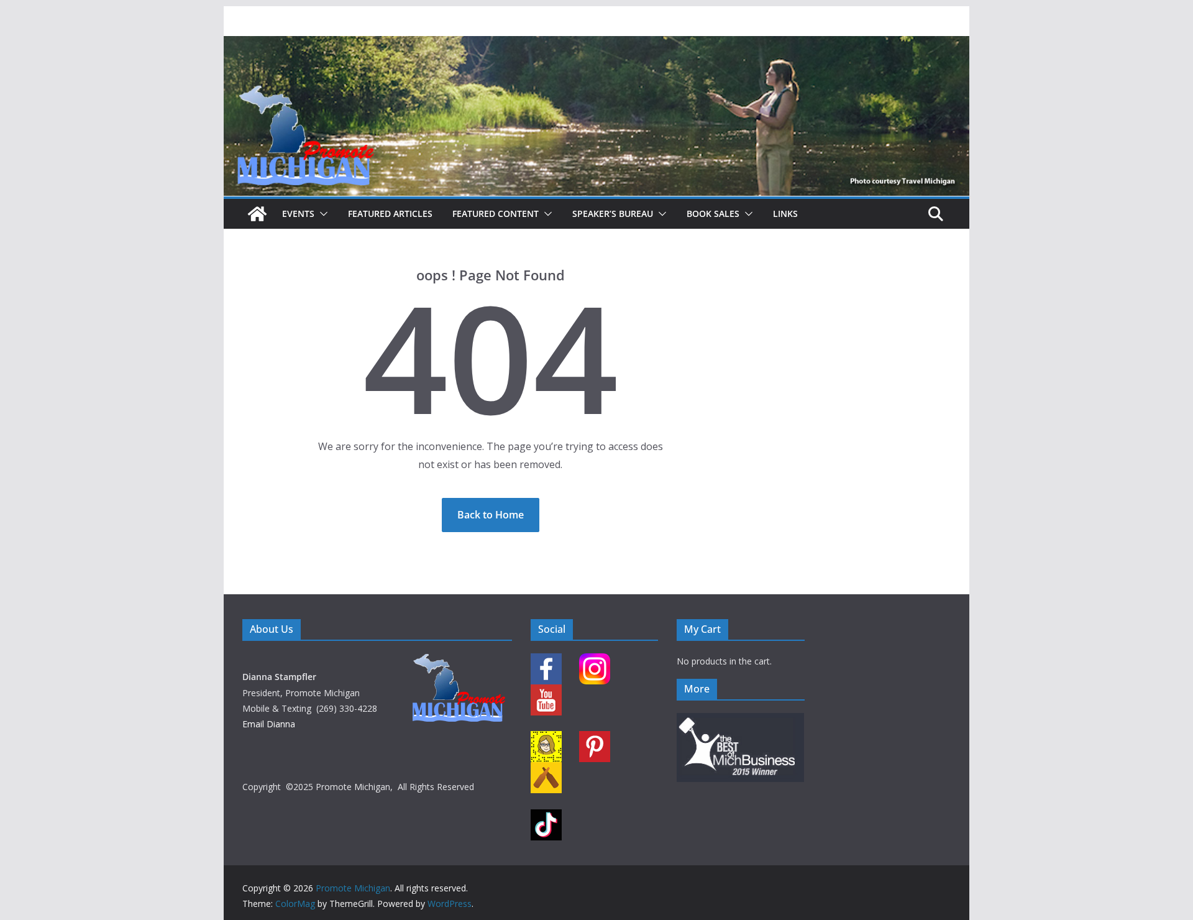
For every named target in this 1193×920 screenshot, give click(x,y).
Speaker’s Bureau (612, 213)
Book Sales (713, 213)
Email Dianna (268, 724)
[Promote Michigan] (596, 45)
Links (785, 213)
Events (298, 213)
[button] (321, 214)
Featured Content (495, 213)
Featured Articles (390, 213)
